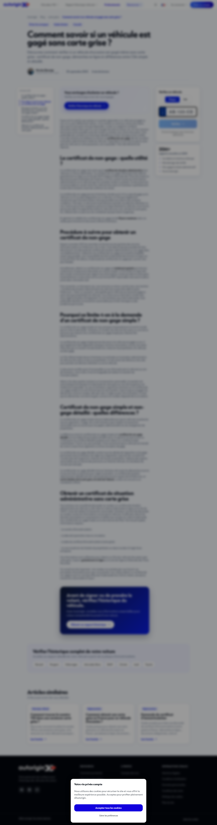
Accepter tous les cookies (108, 807)
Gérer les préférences (108, 815)
